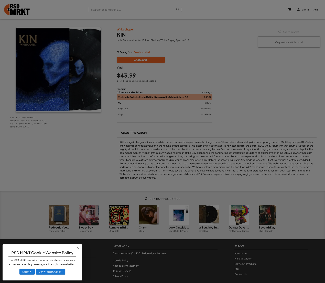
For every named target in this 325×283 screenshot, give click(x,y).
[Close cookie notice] (78, 248)
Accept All (27, 271)
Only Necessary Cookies (50, 271)
